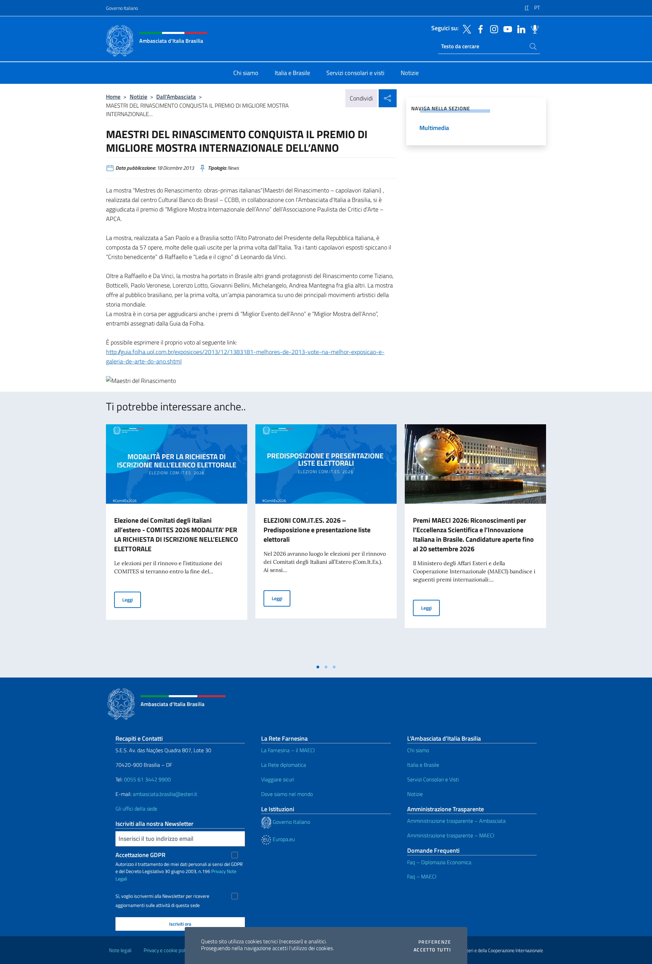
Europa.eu (283, 839)
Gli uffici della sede (136, 808)
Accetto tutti (432, 949)
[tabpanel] (176, 542)
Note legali (120, 950)
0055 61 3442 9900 (147, 779)
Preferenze (434, 942)
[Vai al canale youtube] (506, 28)
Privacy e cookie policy (167, 950)
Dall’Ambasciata (176, 96)
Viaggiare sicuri (277, 779)
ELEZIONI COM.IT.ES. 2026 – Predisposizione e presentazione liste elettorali (317, 529)
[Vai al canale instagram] (492, 28)
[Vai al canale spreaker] (533, 28)
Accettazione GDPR (140, 854)
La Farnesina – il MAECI (288, 750)
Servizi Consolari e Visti (433, 779)
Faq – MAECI (421, 876)
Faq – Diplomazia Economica (439, 862)
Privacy (218, 871)
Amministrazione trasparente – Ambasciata (456, 821)
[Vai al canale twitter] (465, 28)
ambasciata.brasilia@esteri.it (165, 794)
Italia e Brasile (423, 765)
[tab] (317, 667)
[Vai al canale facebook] (479, 28)
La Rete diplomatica (283, 765)
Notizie (138, 96)
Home (113, 96)
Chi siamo (418, 750)
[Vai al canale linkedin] (519, 28)
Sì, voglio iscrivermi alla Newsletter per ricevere (162, 896)
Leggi (131, 599)
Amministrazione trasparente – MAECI (450, 835)
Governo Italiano (122, 8)
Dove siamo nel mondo (287, 794)
